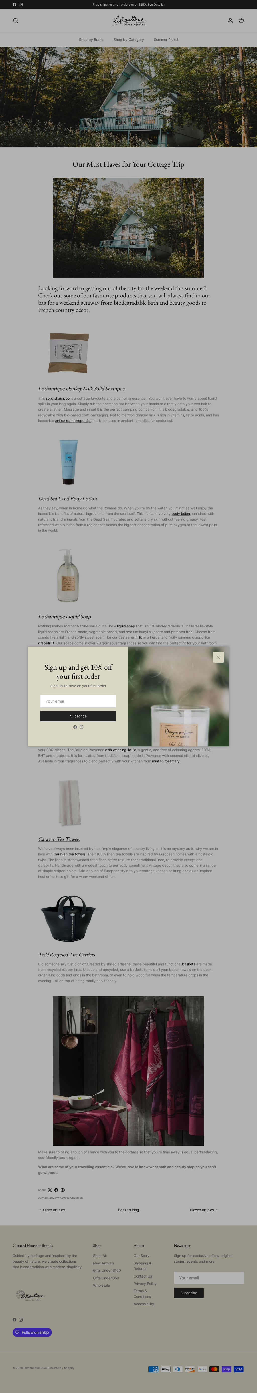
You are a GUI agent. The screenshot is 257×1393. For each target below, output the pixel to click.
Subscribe (78, 716)
